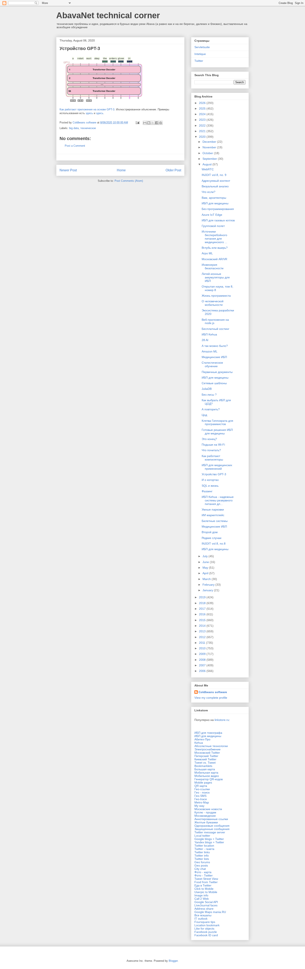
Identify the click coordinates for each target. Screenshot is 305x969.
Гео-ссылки (202, 789)
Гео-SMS (200, 795)
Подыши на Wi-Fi (213, 444)
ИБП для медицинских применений (217, 466)
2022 (202, 125)
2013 (202, 631)
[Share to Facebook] (157, 123)
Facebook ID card (206, 935)
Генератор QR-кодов (208, 779)
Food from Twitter (206, 882)
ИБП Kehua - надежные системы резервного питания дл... (218, 500)
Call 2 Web (201, 898)
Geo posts (201, 865)
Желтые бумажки (206, 822)
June (206, 562)
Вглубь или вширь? (215, 247)
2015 (202, 620)
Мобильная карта (206, 772)
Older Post (173, 170)
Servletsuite (202, 47)
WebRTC (208, 169)
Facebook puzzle (205, 932)
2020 (202, 136)
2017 (202, 608)
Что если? (208, 192)
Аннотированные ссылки (211, 819)
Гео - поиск (202, 792)
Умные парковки (213, 509)
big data (74, 128)
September (210, 158)
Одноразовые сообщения (211, 825)
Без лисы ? (209, 394)
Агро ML (207, 253)
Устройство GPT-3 (214, 474)
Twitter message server (209, 832)
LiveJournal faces (205, 905)
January (208, 590)
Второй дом (210, 532)
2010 (202, 648)
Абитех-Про (202, 739)
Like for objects (204, 928)
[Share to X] (153, 123)
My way (199, 805)
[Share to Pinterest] (161, 123)
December (210, 141)
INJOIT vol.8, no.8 (214, 543)
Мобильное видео (206, 776)
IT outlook (200, 918)
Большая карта (204, 769)
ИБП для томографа (208, 732)
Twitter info (201, 855)
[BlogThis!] (149, 123)
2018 (202, 603)
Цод (204, 415)
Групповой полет (213, 226)
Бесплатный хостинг (215, 328)
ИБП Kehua (209, 334)
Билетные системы (215, 521)
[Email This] (145, 123)
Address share (204, 908)
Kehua (198, 742)
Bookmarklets (203, 766)
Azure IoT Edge (212, 214)
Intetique (200, 54)
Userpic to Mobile (205, 892)
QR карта (200, 785)
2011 (202, 642)
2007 (202, 665)
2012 (202, 637)
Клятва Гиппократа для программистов (217, 422)
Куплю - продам (205, 812)
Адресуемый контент (216, 180)
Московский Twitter (207, 752)
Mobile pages (203, 782)
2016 (202, 614)
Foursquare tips (204, 922)
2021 (202, 131)
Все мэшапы (202, 915)
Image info (201, 895)
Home (121, 170)
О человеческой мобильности (212, 303)
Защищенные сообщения (211, 829)
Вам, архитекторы (214, 197)
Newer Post (68, 170)
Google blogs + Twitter (209, 839)
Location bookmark (207, 925)
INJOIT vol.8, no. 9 (214, 175)
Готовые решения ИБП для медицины (217, 431)
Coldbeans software (213, 692)
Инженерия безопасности (212, 266)
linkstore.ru (222, 720)
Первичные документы (217, 372)
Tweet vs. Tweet (205, 762)
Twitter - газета (204, 849)
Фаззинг (207, 491)
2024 (202, 114)
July (206, 556)
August (207, 164)
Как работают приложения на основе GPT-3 (87, 109)
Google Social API (206, 902)
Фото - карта (202, 872)
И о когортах (210, 479)
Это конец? (209, 439)
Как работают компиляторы (212, 457)
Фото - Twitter (203, 875)
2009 (202, 654)
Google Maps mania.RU (210, 912)
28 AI (205, 340)
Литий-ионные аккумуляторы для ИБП (216, 277)
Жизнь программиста (216, 295)
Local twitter (202, 835)
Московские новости (208, 809)
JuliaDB (207, 388)
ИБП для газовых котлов (218, 220)
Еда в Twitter (202, 885)
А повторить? (211, 409)
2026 (202, 103)
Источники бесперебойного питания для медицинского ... (214, 237)
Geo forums (202, 862)
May (206, 567)
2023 (202, 119)
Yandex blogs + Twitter (209, 842)
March (207, 579)
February (209, 584)
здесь (89, 113)
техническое (88, 128)
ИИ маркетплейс (213, 515)
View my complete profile (210, 697)
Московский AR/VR (214, 259)
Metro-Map (201, 802)
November (210, 147)
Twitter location (204, 845)
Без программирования (218, 209)
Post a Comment (75, 145)
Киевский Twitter (205, 759)
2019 (202, 597)
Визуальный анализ (215, 186)
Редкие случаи (211, 538)
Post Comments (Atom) (129, 180)
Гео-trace (200, 799)
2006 (202, 671)
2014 (202, 625)
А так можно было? (215, 345)
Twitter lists (201, 859)
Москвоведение (205, 815)
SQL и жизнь (210, 485)
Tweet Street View (206, 878)
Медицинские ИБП (214, 357)
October (208, 153)
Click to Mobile (204, 888)
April (206, 573)
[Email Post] (137, 122)
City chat (200, 868)
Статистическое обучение (212, 364)
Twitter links (202, 852)
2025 (202, 108)
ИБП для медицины (215, 203)
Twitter (198, 60)
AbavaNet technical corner (108, 15)
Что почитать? (211, 450)
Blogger (173, 960)
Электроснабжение (207, 749)
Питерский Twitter (206, 756)
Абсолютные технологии (211, 746)
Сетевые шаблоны (214, 383)
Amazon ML (209, 351)
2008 (202, 659)
